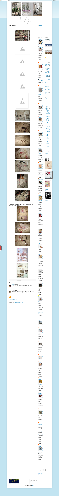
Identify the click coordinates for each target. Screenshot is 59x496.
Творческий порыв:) (47, 134)
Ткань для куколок (47, 143)
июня (47, 153)
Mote (39, 163)
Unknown (12, 295)
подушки (46, 68)
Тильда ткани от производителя (48, 114)
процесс (46, 73)
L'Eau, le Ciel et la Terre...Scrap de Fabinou (40, 87)
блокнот (46, 88)
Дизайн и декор (40, 80)
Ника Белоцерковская (40, 313)
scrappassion (40, 39)
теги (48, 92)
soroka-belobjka (40, 431)
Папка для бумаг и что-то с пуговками (47, 111)
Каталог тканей (40, 434)
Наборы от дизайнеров (48, 127)
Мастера (49, 78)
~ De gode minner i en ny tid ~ (40, 320)
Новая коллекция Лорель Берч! (48, 136)
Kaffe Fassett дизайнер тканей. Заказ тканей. (47, 122)
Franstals (12, 284)
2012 (46, 105)
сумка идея (47, 75)
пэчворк (46, 79)
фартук (45, 93)
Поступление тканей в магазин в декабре (48, 117)
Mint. (42, 357)
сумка (46, 63)
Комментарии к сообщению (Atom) (18, 302)
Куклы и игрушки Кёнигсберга (40, 424)
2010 (46, 107)
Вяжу (49, 68)
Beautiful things (40, 355)
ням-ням (47, 91)
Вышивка (46, 71)
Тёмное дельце (40, 296)
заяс (45, 70)
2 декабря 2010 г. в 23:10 (14, 297)
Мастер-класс (47, 66)
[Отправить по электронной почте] (17, 280)
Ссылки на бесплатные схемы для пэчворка (48, 146)
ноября (47, 109)
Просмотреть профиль (41, 26)
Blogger (33, 485)
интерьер (49, 89)
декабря (47, 108)
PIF (48, 76)
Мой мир (39, 362)
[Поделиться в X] (19, 280)
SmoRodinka (40, 393)
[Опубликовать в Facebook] (20, 280)
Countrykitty (40, 117)
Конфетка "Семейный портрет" (48, 129)
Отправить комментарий (13, 299)
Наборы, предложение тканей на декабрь (48, 131)
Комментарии (33, 481)
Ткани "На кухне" (47, 124)
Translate (48, 57)
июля (47, 152)
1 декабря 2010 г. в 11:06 (14, 293)
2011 (46, 106)
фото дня (49, 93)
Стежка (47, 67)
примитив (46, 92)
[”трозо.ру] (46, 200)
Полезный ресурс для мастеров (48, 139)
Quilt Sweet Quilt (40, 47)
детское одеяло (47, 81)
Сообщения (33, 480)
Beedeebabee (40, 328)
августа (47, 151)
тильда (47, 69)
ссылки (49, 70)
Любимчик (47, 119)
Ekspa (12, 290)
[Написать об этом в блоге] (18, 280)
